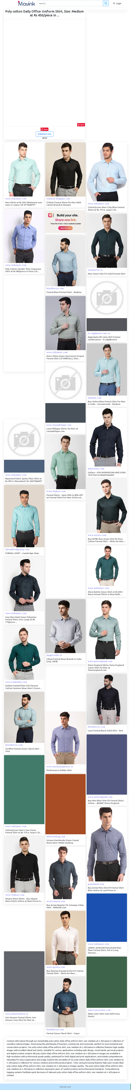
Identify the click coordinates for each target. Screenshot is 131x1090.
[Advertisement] (28, 323)
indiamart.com (44, 134)
